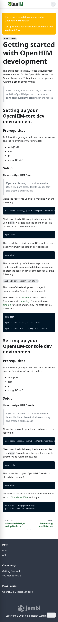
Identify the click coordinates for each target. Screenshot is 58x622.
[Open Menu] (51, 615)
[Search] (53, 4)
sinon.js (7, 304)
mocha (25, 297)
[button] (4, 4)
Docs (5, 550)
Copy (51, 210)
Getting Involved (11, 571)
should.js (25, 301)
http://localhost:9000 (17, 497)
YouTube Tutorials (11, 575)
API (4, 555)
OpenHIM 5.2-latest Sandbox (17, 591)
